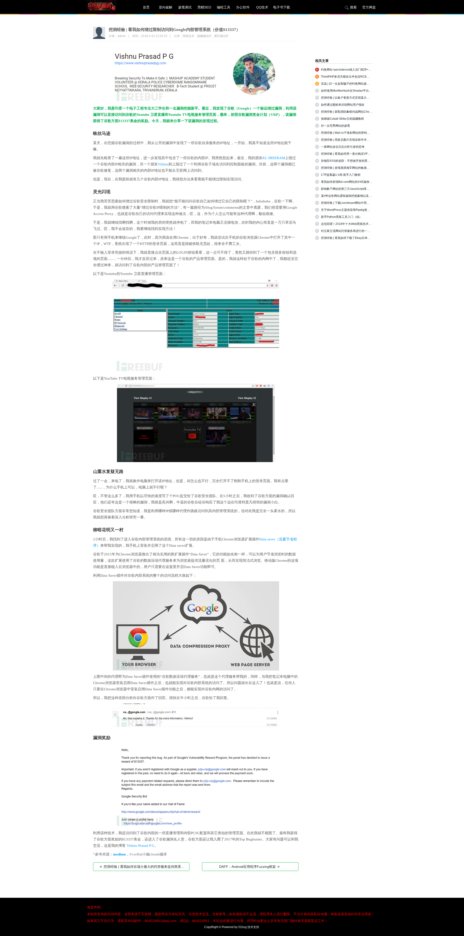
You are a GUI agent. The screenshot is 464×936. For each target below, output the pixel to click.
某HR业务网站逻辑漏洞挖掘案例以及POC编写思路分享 (356, 196)
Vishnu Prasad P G (140, 846)
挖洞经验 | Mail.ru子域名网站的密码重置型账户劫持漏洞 (357, 132)
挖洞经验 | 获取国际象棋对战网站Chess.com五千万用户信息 (360, 111)
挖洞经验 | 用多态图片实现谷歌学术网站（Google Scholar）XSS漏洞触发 (368, 139)
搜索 (353, 7)
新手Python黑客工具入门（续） (341, 217)
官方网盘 (369, 7)
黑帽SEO (204, 7)
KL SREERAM (273, 158)
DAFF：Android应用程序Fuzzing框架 (249, 866)
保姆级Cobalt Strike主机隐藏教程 (342, 118)
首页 (146, 7)
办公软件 (243, 7)
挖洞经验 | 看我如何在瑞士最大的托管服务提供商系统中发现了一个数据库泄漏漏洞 (144, 866)
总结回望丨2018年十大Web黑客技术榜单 (347, 224)
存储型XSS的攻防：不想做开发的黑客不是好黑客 (353, 160)
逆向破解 (165, 7)
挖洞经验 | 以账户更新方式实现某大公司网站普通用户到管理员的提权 (365, 97)
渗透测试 (185, 7)
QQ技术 (262, 7)
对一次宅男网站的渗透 (335, 125)
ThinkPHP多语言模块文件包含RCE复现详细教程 (352, 76)
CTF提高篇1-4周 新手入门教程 (341, 175)
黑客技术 (188, 36)
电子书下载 (281, 7)
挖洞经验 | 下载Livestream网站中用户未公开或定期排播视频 (360, 203)
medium (119, 854)
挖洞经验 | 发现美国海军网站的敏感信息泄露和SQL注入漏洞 (360, 168)
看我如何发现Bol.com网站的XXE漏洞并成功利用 (352, 182)
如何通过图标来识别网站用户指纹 (342, 104)
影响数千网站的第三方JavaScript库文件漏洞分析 (352, 189)
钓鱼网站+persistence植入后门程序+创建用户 (350, 69)
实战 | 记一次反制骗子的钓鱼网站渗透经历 (348, 83)
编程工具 (223, 7)
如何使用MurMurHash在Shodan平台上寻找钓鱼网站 (355, 90)
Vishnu (163, 164)
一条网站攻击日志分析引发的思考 (342, 146)
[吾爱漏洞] (107, 7)
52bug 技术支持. (249, 927)
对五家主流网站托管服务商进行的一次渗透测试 (351, 231)
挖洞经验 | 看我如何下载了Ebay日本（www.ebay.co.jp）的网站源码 (364, 238)
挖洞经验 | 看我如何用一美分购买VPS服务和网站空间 (355, 153)
